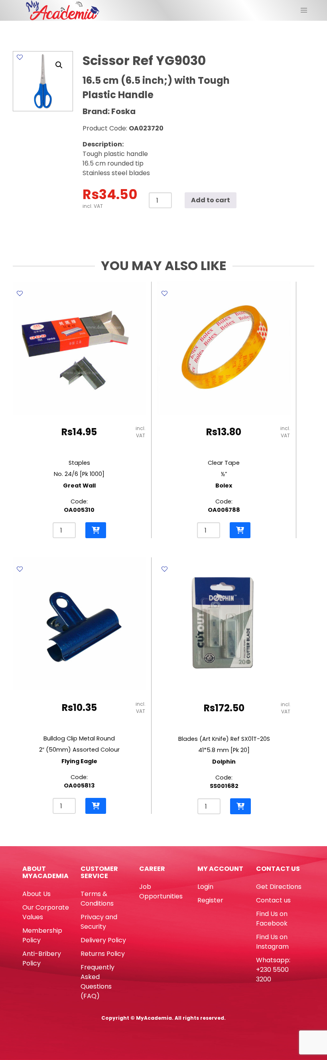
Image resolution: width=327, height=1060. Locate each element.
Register (210, 900)
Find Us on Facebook (272, 918)
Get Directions (278, 886)
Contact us (273, 900)
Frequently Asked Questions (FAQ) (97, 982)
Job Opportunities (161, 891)
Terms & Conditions (97, 898)
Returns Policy (103, 953)
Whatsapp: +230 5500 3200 (273, 969)
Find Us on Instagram (272, 941)
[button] (59, 65)
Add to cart (210, 200)
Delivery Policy (103, 940)
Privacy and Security (99, 921)
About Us (36, 893)
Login (205, 886)
